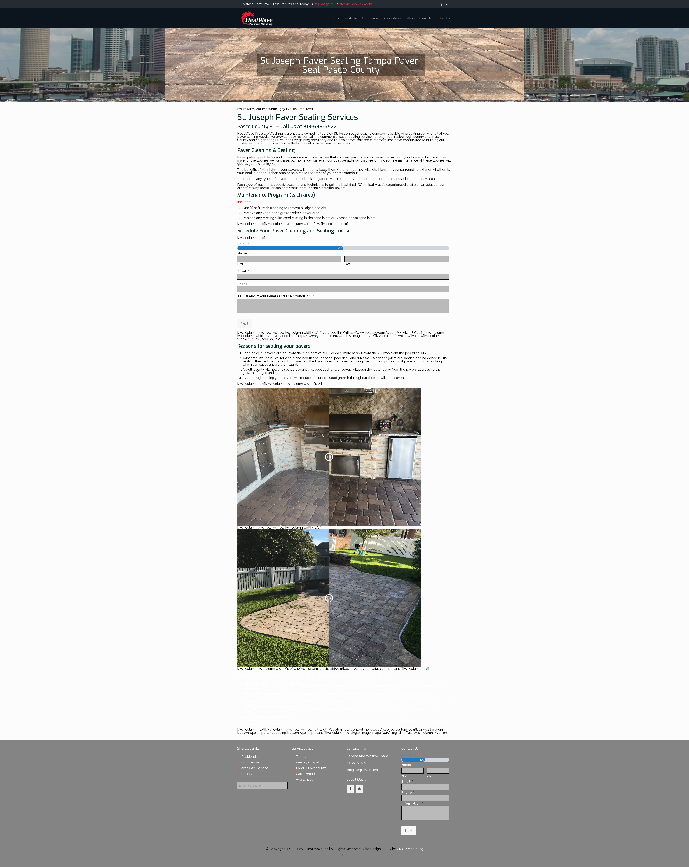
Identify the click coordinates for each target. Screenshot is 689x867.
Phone (243, 284)
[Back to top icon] (672, 859)
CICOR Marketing (410, 849)
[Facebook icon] (441, 4)
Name (243, 253)
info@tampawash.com (355, 4)
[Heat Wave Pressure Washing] (257, 18)
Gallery (246, 774)
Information (412, 803)
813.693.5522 (323, 4)
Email (243, 271)
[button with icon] (350, 789)
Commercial (250, 762)
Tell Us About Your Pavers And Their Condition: (275, 296)
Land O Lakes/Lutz (311, 768)
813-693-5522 (357, 763)
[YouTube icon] (446, 4)
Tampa (301, 756)
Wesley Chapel (307, 762)
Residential (249, 756)
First (240, 263)
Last (347, 263)
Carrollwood (305, 774)
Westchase (304, 779)
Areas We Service (254, 768)
